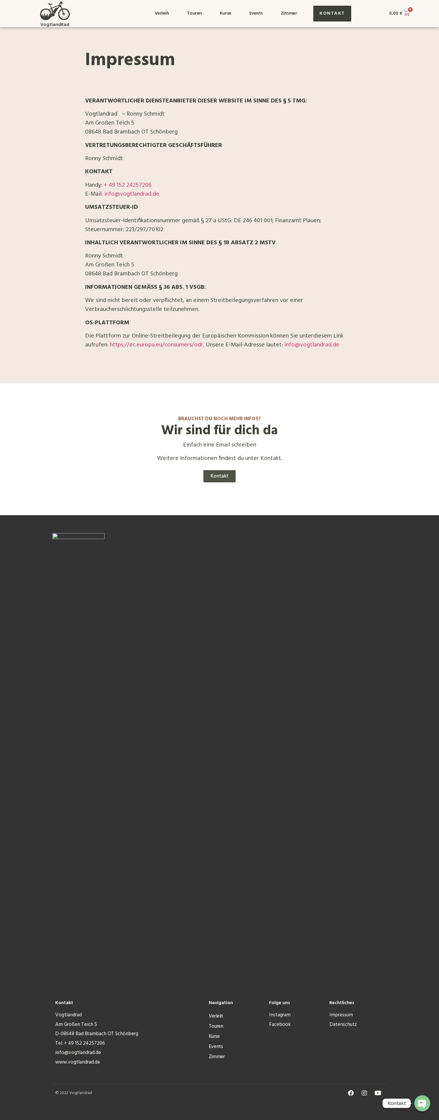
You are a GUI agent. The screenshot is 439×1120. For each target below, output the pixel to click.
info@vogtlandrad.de (131, 194)
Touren (194, 13)
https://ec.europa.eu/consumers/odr (156, 345)
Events (256, 13)
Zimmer (289, 13)
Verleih (162, 13)
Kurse (225, 13)
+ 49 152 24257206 (128, 185)
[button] (332, 14)
